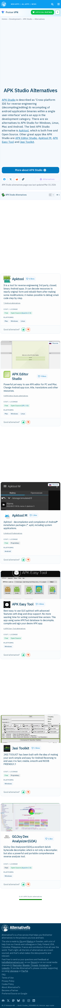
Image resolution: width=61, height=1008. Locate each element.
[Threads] (23, 1000)
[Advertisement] (30, 52)
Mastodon (17, 965)
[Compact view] (53, 194)
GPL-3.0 (25, 405)
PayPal (24, 971)
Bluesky (26, 965)
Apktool (24, 130)
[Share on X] (10, 179)
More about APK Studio (28, 170)
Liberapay (14, 971)
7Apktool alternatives (12, 303)
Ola (21, 941)
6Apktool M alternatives (13, 533)
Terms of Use (8, 977)
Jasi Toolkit (27, 142)
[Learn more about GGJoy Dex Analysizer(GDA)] (7, 836)
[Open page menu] (58, 4)
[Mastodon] (13, 1000)
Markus (30, 941)
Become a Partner (10, 990)
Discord (34, 962)
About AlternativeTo (11, 987)
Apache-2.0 (26, 313)
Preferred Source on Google (14, 993)
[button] (30, 279)
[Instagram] (28, 1000)
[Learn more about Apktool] (7, 279)
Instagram (44, 965)
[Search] (52, 4)
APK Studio (8, 99)
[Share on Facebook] (4, 179)
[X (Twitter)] (8, 1000)
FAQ (4, 974)
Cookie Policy (8, 984)
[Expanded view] (50, 194)
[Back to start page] (4, 4)
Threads (34, 965)
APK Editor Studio (26, 138)
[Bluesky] (18, 1000)
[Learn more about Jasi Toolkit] (7, 748)
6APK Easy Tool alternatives (15, 628)
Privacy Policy (8, 981)
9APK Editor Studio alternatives (16, 396)
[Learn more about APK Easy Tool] (7, 604)
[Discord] (3, 1000)
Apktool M (44, 138)
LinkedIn (6, 968)
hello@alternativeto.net (13, 962)
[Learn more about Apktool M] (7, 515)
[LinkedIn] (33, 1000)
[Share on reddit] (16, 179)
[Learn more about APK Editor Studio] (7, 374)
